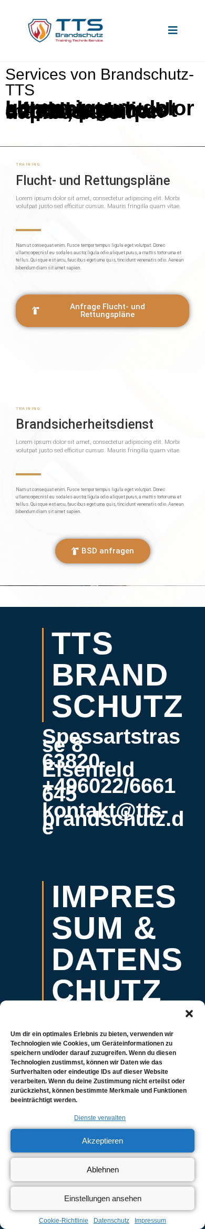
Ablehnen (103, 1169)
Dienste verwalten (100, 1118)
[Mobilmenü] (173, 30)
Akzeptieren (102, 1140)
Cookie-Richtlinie (63, 1220)
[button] (189, 1013)
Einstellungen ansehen (102, 1198)
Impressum (150, 1220)
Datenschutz (111, 1220)
